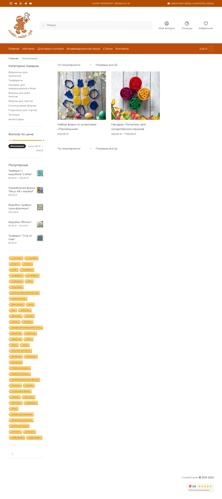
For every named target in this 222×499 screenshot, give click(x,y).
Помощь (186, 28)
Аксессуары (16, 119)
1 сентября (32, 258)
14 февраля (27, 269)
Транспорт (29, 397)
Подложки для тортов (22, 110)
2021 (30, 281)
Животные (25, 310)
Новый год (30, 333)
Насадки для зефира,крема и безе (26, 327)
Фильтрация (17, 146)
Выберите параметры (135, 141)
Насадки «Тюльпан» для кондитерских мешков (128, 127)
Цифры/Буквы (17, 437)
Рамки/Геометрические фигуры (25, 379)
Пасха (28, 339)
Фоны (14, 408)
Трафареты (15, 80)
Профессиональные (20, 368)
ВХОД (210, 3)
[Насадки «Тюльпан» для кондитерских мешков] (135, 95)
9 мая (14, 269)
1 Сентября (16, 258)
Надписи (27, 322)
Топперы (14, 114)
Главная (13, 58)
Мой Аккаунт (166, 28)
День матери (17, 304)
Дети (31, 304)
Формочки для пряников (22, 414)
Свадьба (29, 385)
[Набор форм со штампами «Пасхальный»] (82, 95)
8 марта (15, 264)
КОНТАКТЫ (199, 3)
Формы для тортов (20, 101)
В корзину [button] (81, 141)
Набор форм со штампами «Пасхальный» (77, 127)
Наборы (15, 322)
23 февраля (33, 275)
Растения (16, 385)
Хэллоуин (16, 432)
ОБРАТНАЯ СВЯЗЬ (181, 3)
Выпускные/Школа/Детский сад (25, 293)
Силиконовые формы (22, 105)
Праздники (16, 356)
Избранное (206, 28)
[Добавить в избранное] (101, 75)
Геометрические (18, 298)
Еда (13, 310)
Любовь (29, 316)
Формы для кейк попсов (21, 420)
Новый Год (16, 333)
